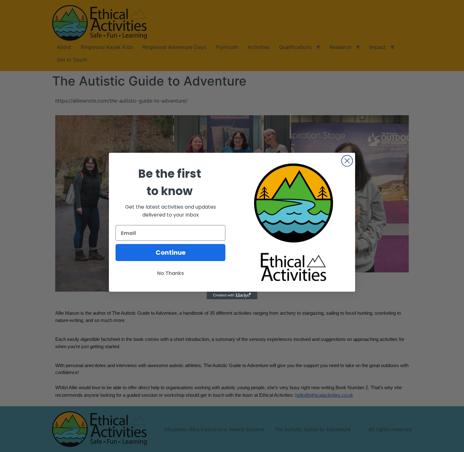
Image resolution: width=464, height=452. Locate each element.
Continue (171, 252)
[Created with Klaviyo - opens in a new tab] (232, 295)
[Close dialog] (347, 160)
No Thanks (170, 273)
